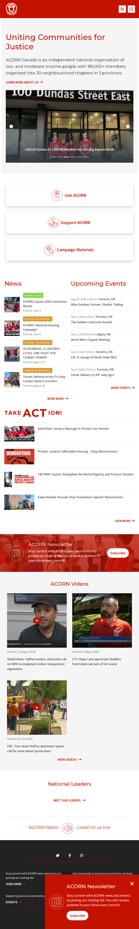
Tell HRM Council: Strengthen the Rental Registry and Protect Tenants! (86, 474)
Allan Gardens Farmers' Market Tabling (97, 304)
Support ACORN (75, 222)
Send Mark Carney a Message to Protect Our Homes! (73, 428)
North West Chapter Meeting (90, 340)
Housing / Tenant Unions (37, 318)
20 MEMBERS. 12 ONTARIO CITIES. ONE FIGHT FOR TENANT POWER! (41, 353)
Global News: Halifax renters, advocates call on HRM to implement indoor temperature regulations (36, 664)
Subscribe (118, 553)
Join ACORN (75, 195)
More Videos (67, 759)
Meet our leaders (67, 800)
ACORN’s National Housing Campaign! (41, 327)
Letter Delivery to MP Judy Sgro (92, 375)
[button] (122, 9)
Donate (12, 902)
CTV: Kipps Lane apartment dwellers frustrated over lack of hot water (96, 661)
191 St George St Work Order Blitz (94, 357)
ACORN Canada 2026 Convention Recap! (45, 303)
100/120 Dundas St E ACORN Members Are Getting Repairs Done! (69, 149)
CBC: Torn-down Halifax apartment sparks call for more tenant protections (35, 748)
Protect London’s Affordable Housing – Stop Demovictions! (78, 451)
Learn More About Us (22, 82)
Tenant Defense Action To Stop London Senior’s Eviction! (44, 379)
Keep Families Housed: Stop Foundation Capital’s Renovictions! (80, 497)
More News (55, 398)
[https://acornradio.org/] (67, 828)
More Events (120, 388)
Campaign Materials (75, 249)
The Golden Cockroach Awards (91, 322)
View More (122, 521)
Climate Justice (33, 295)
